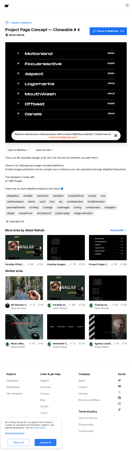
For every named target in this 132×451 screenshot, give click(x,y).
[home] (6, 6)
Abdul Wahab (60, 308)
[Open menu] (127, 5)
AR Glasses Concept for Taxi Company (19, 305)
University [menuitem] (45, 387)
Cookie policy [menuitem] (86, 431)
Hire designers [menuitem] (14, 393)
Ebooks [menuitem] (44, 406)
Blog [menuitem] (42, 400)
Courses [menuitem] (44, 393)
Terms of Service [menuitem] (88, 418)
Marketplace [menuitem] (13, 387)
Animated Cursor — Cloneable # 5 (60, 343)
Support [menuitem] (44, 380)
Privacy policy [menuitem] (86, 424)
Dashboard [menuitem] (12, 380)
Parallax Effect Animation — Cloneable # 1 (15, 264)
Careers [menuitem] (83, 387)
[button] (15, 221)
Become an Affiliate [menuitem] (89, 400)
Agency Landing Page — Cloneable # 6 (103, 343)
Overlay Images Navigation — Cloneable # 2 (57, 264)
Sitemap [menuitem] (83, 393)
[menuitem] (119, 380)
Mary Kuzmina (18, 308)
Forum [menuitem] (43, 413)
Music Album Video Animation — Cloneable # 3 (19, 343)
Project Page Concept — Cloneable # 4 (99, 264)
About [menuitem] (82, 380)
